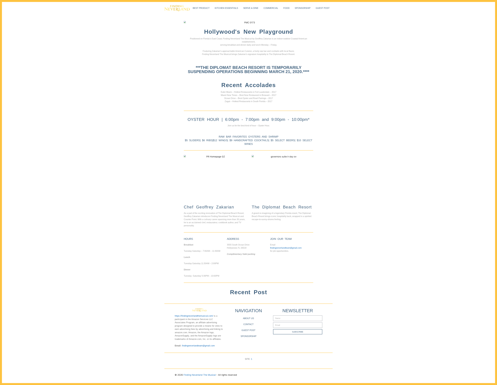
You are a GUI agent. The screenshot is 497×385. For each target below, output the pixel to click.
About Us (248, 318)
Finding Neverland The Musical (200, 375)
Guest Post (323, 8)
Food (286, 8)
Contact (248, 324)
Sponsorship (302, 8)
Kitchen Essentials (226, 8)
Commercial (271, 8)
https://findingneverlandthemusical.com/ (194, 316)
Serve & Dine (250, 8)
